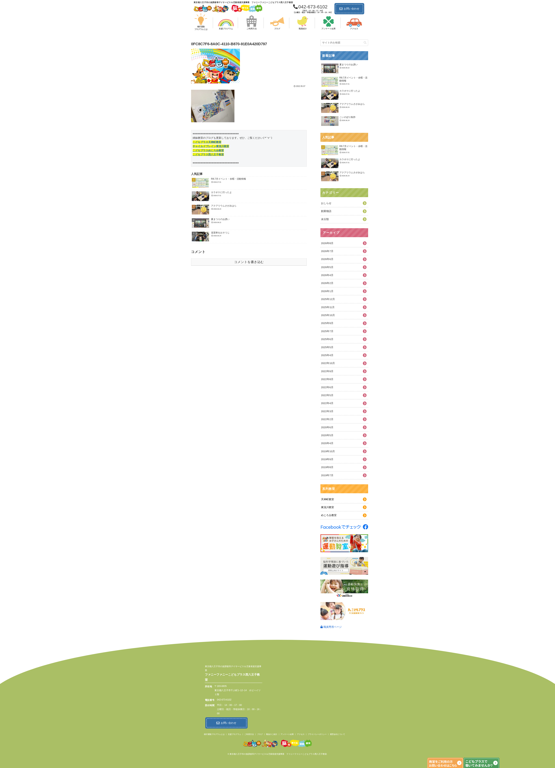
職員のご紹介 (271, 734)
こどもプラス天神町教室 (207, 142)
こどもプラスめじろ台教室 (208, 150)
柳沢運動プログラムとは (214, 734)
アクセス (301, 734)
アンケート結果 (287, 734)
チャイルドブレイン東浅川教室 (211, 146)
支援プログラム (234, 734)
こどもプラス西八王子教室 (208, 154)
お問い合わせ (351, 8)
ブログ (260, 734)
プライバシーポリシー (317, 734)
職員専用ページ (332, 626)
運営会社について (337, 734)
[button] (365, 42)
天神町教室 (327, 499)
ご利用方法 (249, 734)
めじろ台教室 (329, 515)
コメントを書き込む (249, 262)
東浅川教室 (327, 507)
